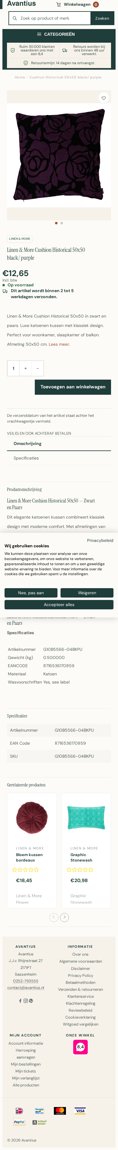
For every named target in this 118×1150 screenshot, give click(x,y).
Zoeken (102, 18)
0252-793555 (25, 981)
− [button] (37, 368)
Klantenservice (80, 996)
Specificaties (26, 458)
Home (20, 77)
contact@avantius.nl (25, 987)
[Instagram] (25, 1001)
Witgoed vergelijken (80, 1024)
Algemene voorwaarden (80, 961)
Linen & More (19, 239)
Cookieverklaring (80, 1017)
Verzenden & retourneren (80, 989)
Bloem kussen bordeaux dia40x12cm (29, 860)
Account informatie (25, 1043)
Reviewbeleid (80, 1010)
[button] (56, 223)
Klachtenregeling (80, 1003)
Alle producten (26, 1085)
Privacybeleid (100, 540)
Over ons (80, 954)
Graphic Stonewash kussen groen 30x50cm (83, 863)
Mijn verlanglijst (26, 1078)
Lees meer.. (59, 344)
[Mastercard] (59, 1110)
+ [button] (25, 368)
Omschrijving (27, 443)
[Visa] (80, 1110)
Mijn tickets (25, 1071)
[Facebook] (20, 1001)
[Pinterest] (31, 1001)
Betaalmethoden (80, 982)
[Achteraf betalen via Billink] (39, 1122)
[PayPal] (19, 1122)
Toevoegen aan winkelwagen (73, 387)
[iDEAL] (19, 1110)
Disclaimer (80, 968)
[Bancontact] (39, 1110)
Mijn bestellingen (26, 1064)
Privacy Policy (80, 975)
